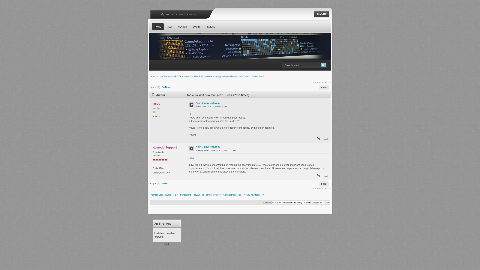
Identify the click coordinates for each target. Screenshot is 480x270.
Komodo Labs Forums (186, 47)
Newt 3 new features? (208, 103)
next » (327, 82)
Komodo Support (165, 147)
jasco (156, 103)
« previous (318, 82)
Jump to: (267, 202)
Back (167, 244)
